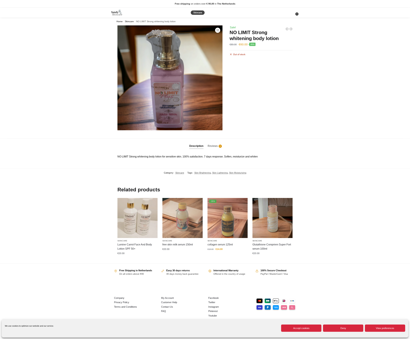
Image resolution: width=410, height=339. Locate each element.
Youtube (212, 315)
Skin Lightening (220, 172)
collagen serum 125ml (220, 244)
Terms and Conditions (125, 306)
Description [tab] (196, 146)
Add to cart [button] (137, 260)
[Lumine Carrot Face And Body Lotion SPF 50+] (137, 218)
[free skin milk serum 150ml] (182, 218)
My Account (167, 298)
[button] (217, 30)
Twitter (211, 302)
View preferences (385, 328)
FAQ (163, 311)
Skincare (129, 21)
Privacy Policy (121, 302)
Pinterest (213, 311)
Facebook (213, 298)
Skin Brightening (202, 172)
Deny (343, 328)
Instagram (213, 306)
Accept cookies (301, 328)
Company (119, 298)
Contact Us (167, 306)
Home (119, 21)
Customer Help (169, 302)
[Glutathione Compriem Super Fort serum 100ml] (272, 218)
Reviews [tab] (214, 146)
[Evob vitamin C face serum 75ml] (291, 29)
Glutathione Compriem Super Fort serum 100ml (271, 246)
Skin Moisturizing (237, 172)
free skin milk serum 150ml (177, 244)
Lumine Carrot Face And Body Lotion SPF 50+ (134, 246)
